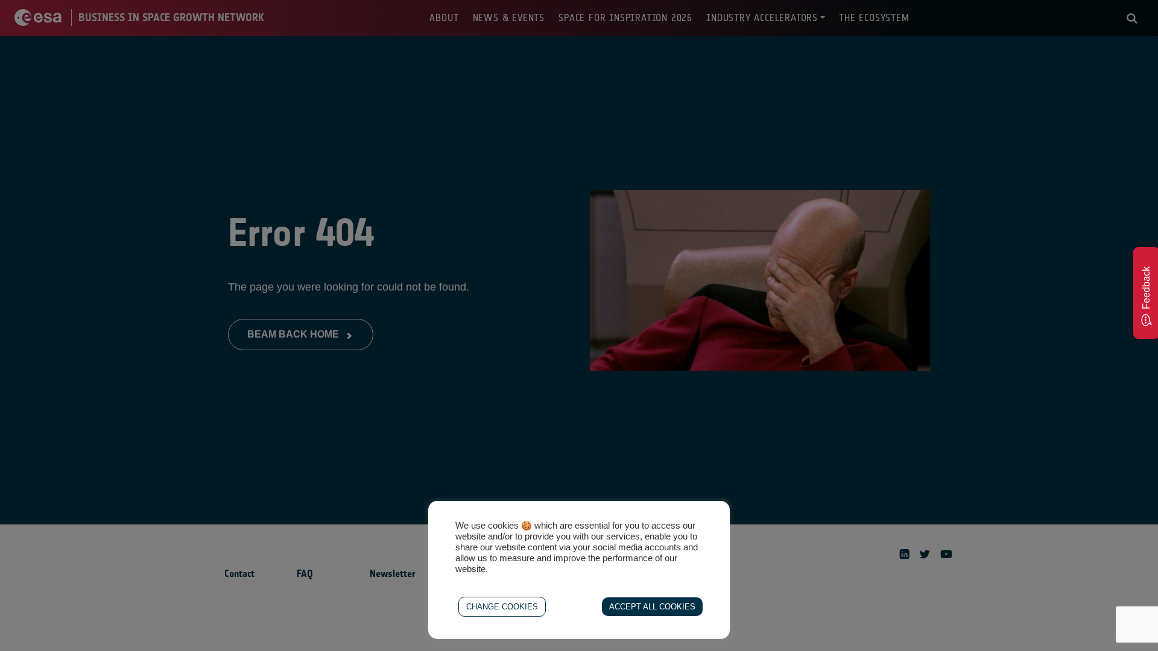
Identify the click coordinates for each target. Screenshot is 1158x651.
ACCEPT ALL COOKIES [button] (652, 606)
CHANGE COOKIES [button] (502, 606)
